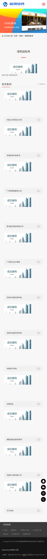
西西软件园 (26, 534)
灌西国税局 (29, 36)
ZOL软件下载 (37, 530)
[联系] (43, 493)
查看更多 (42, 84)
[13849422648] (43, 499)
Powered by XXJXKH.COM (10, 550)
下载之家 (5, 534)
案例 (21, 36)
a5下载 (5, 530)
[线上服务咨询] (43, 481)
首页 (15, 36)
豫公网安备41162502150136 (34, 555)
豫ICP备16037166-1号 (15, 555)
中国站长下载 (24, 530)
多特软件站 (15, 534)
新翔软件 (14, 530)
